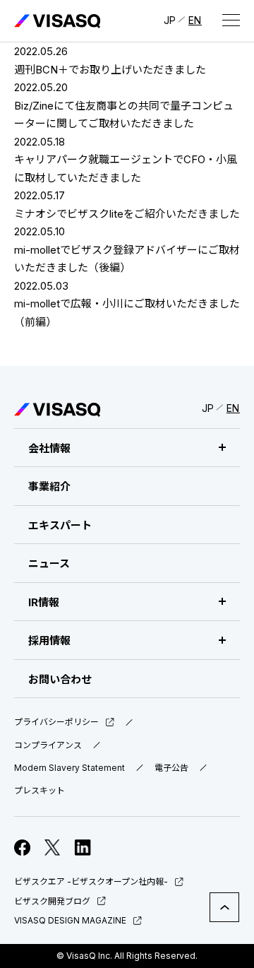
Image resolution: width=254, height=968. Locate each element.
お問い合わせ (60, 679)
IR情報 (43, 602)
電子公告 (171, 768)
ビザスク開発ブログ (52, 901)
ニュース (49, 563)
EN (195, 20)
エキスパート (60, 525)
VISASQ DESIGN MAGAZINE (70, 920)
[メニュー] (231, 20)
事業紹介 (49, 486)
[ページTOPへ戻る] (224, 907)
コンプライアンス (48, 745)
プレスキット (39, 790)
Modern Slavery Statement (69, 768)
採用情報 (49, 640)
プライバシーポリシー (56, 722)
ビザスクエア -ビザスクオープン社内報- (91, 881)
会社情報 (49, 448)
